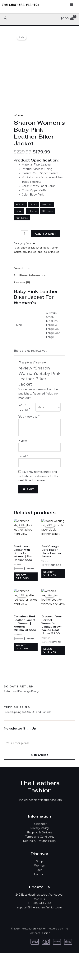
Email (23, 456)
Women (19, 115)
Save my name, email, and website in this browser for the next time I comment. (38, 476)
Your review (29, 416)
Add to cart (45, 234)
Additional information (30, 275)
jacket (32, 251)
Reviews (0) (22, 282)
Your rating (24, 407)
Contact (39, 874)
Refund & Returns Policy (39, 841)
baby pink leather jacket (35, 247)
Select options (22, 577)
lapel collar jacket (48, 251)
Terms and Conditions (39, 836)
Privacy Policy (39, 828)
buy (24, 251)
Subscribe (39, 755)
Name (23, 440)
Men (39, 870)
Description (22, 268)
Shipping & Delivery (39, 832)
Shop (39, 861)
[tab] (39, 268)
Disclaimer (40, 824)
